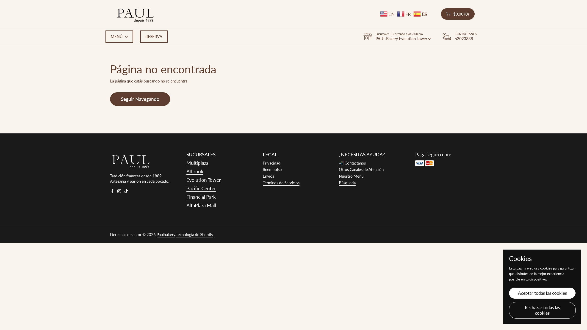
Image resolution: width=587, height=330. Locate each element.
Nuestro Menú (351, 176)
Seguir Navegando (140, 99)
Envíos (268, 176)
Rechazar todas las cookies (542, 310)
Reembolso (272, 169)
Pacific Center (201, 188)
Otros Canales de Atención (361, 169)
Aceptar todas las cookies (542, 293)
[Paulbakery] (135, 14)
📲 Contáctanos (352, 163)
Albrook (194, 171)
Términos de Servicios (281, 182)
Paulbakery (166, 234)
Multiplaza (197, 163)
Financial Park (201, 197)
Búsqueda (347, 182)
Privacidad (271, 163)
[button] (458, 14)
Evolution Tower (203, 180)
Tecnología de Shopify (194, 234)
